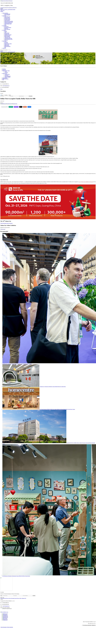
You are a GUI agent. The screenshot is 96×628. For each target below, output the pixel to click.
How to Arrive (8, 598)
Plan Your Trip (6, 33)
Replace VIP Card (7, 35)
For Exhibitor (4, 25)
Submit (34, 595)
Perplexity (16, 106)
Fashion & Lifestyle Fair (12, 7)
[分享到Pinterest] (5, 619)
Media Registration (7, 46)
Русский (5, 9)
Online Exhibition (5, 13)
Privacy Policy (19, 598)
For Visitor (4, 30)
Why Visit (6, 40)
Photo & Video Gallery (8, 43)
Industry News (6, 44)
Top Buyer (6, 75)
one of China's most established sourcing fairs (86, 181)
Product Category (7, 17)
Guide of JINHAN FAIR (8, 39)
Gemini (29, 106)
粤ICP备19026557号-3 (92, 623)
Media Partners (6, 45)
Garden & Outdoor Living (8, 22)
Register (5, 31)
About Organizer (7, 20)
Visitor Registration (3, 223)
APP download (2, 229)
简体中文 (2, 9)
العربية (8, 9)
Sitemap (23, 598)
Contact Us (4, 48)
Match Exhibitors (7, 36)
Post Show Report (7, 19)
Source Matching (7, 14)
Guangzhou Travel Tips (8, 38)
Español (14, 9)
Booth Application (7, 29)
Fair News (6, 41)
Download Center (7, 18)
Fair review (6, 42)
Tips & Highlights (7, 76)
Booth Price (6, 28)
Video (5, 71)
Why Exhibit (6, 26)
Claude (25, 106)
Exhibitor (6, 95)
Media (10, 95)
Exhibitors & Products (7, 34)
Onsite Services (6, 32)
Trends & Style (7, 74)
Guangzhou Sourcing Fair (4, 7)
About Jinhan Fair (7, 16)
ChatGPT (10, 106)
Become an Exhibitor (7, 27)
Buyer (2, 95)
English (1, 8)
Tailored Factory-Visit (7, 23)
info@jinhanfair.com (6, 85)
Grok (21, 106)
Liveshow (6, 72)
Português (10, 9)
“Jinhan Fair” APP (7, 37)
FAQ (5, 24)
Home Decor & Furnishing (8, 21)
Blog (5, 47)
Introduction (4, 15)
